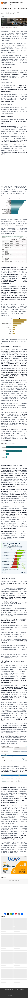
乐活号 (11, 989)
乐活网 (2, 989)
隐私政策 (16, 989)
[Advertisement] (13, 169)
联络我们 (7, 989)
